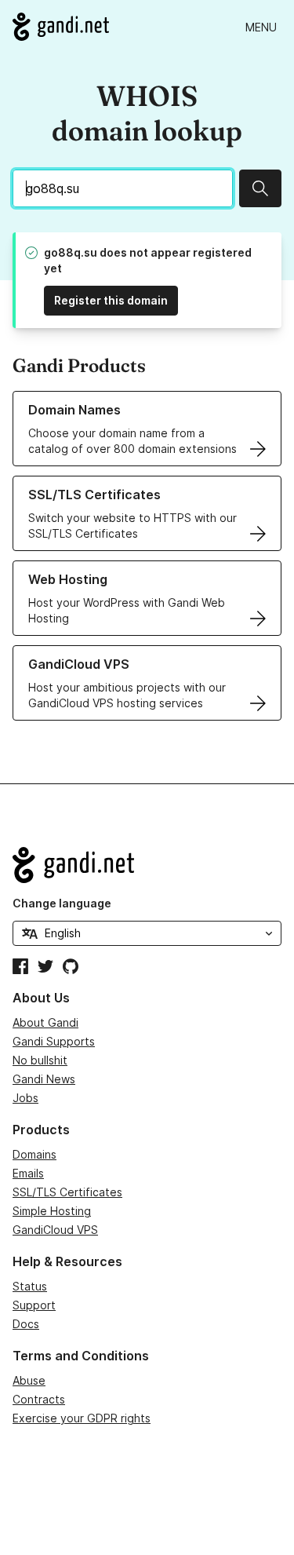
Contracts (39, 1399)
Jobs (25, 1097)
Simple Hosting (52, 1210)
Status (30, 1286)
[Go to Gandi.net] (61, 27)
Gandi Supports (54, 1041)
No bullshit (40, 1060)
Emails (28, 1173)
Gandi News (44, 1079)
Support (34, 1305)
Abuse (29, 1380)
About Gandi (45, 1022)
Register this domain (111, 300)
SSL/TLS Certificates (67, 1192)
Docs (26, 1324)
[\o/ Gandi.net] (147, 865)
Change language (62, 903)
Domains (34, 1154)
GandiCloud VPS (55, 1229)
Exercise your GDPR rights (82, 1418)
